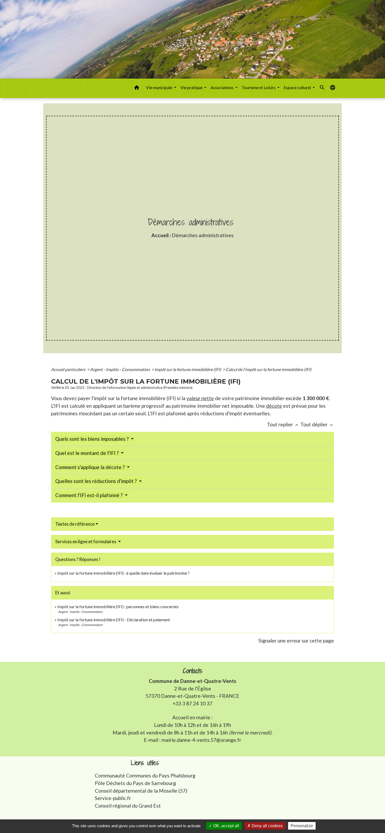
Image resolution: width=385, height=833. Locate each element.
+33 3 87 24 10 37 (192, 703)
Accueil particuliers (68, 369)
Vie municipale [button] (159, 87)
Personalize (302, 826)
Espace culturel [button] (298, 87)
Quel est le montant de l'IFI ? (87, 453)
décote (274, 406)
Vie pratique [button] (191, 87)
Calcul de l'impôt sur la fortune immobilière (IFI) (268, 369)
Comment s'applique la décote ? (90, 467)
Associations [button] (222, 87)
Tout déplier (317, 424)
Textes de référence (75, 524)
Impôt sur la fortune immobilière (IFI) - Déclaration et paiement (113, 619)
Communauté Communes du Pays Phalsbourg (145, 775)
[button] (136, 88)
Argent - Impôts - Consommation (120, 369)
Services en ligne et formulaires (86, 541)
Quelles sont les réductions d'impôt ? (96, 481)
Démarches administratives (203, 235)
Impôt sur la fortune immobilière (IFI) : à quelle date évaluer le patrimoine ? (123, 572)
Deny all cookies (267, 826)
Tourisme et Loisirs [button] (259, 87)
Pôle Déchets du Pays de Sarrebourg (135, 783)
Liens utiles (145, 763)
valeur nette (200, 398)
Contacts (192, 671)
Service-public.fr (113, 798)
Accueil (160, 235)
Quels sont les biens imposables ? (92, 439)
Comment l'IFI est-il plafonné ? (89, 495)
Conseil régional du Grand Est (128, 806)
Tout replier (283, 424)
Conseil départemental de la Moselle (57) (141, 791)
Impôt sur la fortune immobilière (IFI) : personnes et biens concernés (118, 606)
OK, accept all (225, 826)
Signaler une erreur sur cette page (296, 641)
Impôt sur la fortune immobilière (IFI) (188, 369)
